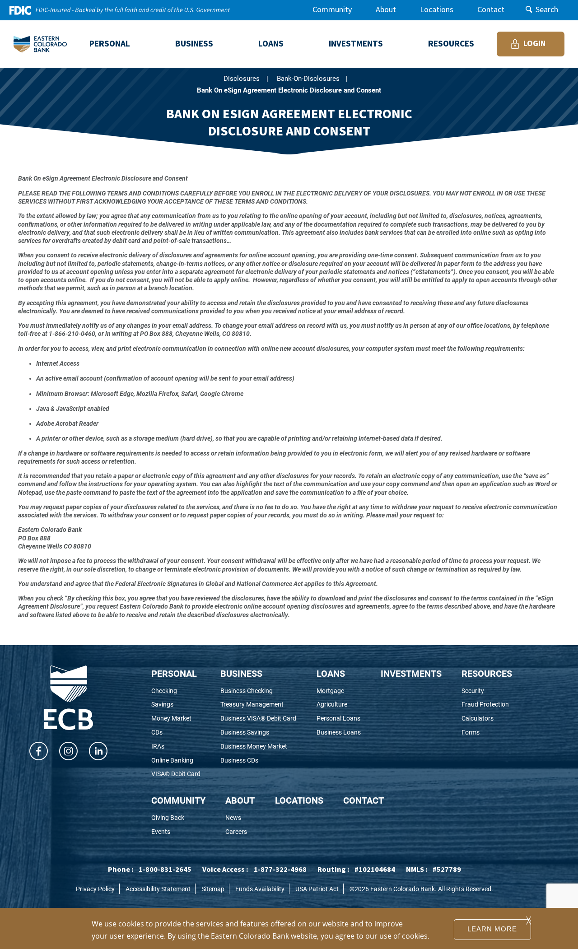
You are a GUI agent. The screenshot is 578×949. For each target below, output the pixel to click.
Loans (331, 673)
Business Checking (258, 691)
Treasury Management (258, 704)
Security (486, 691)
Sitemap (212, 888)
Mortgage (339, 691)
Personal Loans (339, 718)
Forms (484, 732)
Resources (486, 673)
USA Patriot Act (317, 888)
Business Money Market (258, 746)
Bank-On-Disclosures (308, 78)
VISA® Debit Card (175, 774)
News (240, 818)
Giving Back (178, 818)
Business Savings (257, 732)
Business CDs (251, 760)
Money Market (175, 718)
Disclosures (242, 78)
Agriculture (339, 704)
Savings (174, 704)
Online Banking (175, 760)
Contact (490, 9)
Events (176, 832)
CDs (169, 732)
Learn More (492, 929)
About (386, 9)
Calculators (486, 718)
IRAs (170, 746)
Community (332, 9)
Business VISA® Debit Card (258, 718)
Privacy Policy (95, 888)
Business (241, 673)
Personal (174, 673)
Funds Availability (259, 888)
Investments (411, 673)
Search (547, 9)
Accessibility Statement (158, 888)
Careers (240, 832)
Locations (436, 9)
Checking (175, 691)
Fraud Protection (486, 704)
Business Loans (339, 732)
